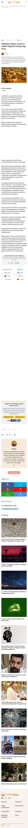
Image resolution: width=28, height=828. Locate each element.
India (10, 429)
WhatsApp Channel (8, 269)
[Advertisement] (14, 25)
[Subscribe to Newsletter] (17, 263)
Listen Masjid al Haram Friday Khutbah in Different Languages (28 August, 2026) (13, 540)
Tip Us (17, 815)
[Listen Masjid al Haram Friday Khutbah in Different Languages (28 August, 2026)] (14, 527)
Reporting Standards (4, 816)
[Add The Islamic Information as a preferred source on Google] (10, 263)
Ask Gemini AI (8, 279)
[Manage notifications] (3, 825)
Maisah (6, 53)
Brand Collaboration (5, 806)
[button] (2, 2)
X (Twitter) (8, 276)
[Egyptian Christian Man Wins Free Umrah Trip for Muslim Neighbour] (14, 663)
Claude (21, 276)
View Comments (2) (14, 472)
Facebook (21, 272)
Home (2, 6)
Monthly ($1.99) (20, 417)
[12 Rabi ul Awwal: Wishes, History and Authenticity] (14, 607)
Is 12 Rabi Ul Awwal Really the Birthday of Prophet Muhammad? (13, 592)
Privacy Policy (19, 805)
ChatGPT (21, 269)
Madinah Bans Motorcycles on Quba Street (14, 783)
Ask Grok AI (21, 279)
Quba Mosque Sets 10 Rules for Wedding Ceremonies (13, 730)
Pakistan (15, 429)
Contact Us (18, 802)
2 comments (18, 40)
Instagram (8, 272)
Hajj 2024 (4, 429)
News (7, 6)
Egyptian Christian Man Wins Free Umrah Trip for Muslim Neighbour (13, 676)
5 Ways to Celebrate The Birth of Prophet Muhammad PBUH (13, 565)
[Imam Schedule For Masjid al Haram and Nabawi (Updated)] (14, 745)
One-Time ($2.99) (8, 417)
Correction (18, 811)
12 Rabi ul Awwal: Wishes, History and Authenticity (12, 620)
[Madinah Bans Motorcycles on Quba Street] (14, 772)
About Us (4, 802)
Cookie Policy (5, 811)
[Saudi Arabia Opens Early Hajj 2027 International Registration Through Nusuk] (14, 690)
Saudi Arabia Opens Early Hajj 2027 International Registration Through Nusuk (13, 703)
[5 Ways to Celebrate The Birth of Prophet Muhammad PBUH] (14, 553)
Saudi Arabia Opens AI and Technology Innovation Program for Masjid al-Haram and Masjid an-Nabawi (13, 648)
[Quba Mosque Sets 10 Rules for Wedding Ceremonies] (14, 717)
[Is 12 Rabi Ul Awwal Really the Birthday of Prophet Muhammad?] (14, 580)
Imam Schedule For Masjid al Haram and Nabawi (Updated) (13, 757)
